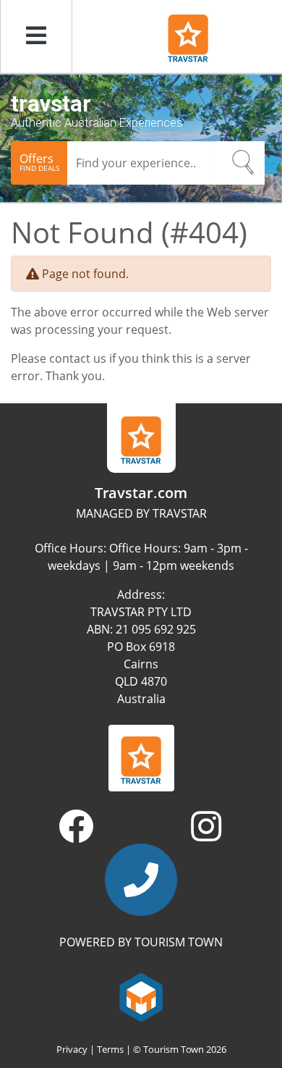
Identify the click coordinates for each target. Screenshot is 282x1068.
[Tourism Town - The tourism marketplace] (141, 996)
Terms (110, 1049)
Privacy (71, 1049)
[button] (36, 36)
